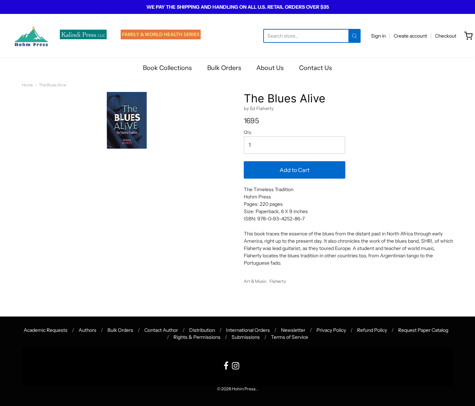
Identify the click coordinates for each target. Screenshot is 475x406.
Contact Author (161, 330)
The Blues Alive (52, 85)
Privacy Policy (331, 330)
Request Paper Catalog (423, 330)
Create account (410, 36)
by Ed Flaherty (259, 108)
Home (27, 85)
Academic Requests (45, 330)
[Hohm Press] (31, 35)
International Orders (248, 330)
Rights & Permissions (197, 337)
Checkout (445, 36)
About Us (270, 68)
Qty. (248, 132)
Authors (87, 330)
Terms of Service (289, 337)
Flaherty (277, 281)
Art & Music (255, 281)
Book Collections (167, 68)
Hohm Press (244, 388)
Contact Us (315, 68)
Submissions (246, 337)
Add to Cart (294, 169)
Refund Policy (372, 330)
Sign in (378, 36)
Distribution (202, 330)
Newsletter (293, 330)
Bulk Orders (224, 68)
